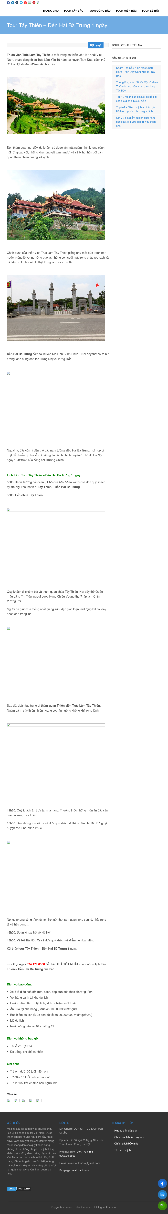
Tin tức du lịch (122, 1150)
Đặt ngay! (95, 45)
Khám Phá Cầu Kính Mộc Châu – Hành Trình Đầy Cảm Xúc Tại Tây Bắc (135, 72)
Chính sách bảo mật (126, 1143)
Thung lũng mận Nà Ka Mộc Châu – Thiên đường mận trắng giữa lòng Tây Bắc (137, 86)
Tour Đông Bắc (99, 10)
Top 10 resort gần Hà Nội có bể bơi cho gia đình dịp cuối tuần (136, 99)
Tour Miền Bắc (126, 10)
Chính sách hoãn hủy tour (129, 1137)
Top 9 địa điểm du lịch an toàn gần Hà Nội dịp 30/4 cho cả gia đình (136, 109)
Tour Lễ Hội (150, 10)
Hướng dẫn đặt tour (125, 1130)
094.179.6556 (36, 964)
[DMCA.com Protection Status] (19, 1190)
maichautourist (80, 1170)
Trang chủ (51, 10)
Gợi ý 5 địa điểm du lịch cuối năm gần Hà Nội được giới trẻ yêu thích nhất (136, 122)
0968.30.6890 (67, 1155)
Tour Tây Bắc (73, 10)
